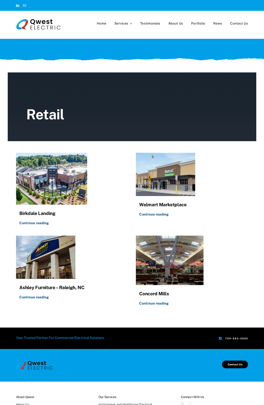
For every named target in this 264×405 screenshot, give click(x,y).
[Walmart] (165, 174)
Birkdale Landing (37, 213)
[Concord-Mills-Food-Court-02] (170, 260)
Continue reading (34, 223)
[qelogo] (38, 24)
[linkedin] (17, 5)
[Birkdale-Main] (51, 179)
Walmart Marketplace (163, 204)
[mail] (24, 5)
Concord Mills (154, 293)
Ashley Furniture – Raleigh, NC (51, 287)
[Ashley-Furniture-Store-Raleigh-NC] (45, 257)
